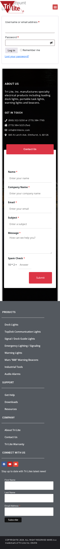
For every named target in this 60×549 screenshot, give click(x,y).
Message (14, 233)
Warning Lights (13, 353)
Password (17, 37)
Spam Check (16, 258)
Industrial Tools (14, 367)
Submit (40, 277)
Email (12, 202)
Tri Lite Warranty (14, 444)
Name (12, 171)
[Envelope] (15, 464)
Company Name (19, 187)
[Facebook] (4, 464)
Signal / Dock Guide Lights (20, 338)
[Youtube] (9, 464)
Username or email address (27, 22)
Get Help (10, 395)
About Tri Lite (12, 430)
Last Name (10, 492)
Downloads (11, 402)
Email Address (12, 505)
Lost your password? (17, 56)
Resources (11, 409)
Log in (11, 50)
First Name (10, 480)
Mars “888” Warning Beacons (21, 360)
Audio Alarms (12, 374)
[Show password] (51, 42)
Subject (13, 217)
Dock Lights (11, 324)
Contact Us (11, 437)
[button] (55, 7)
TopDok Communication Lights (23, 331)
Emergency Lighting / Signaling (22, 345)
